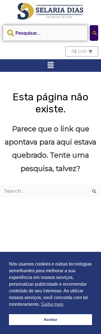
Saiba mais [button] (52, 304)
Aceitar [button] (50, 319)
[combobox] (45, 33)
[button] (50, 65)
